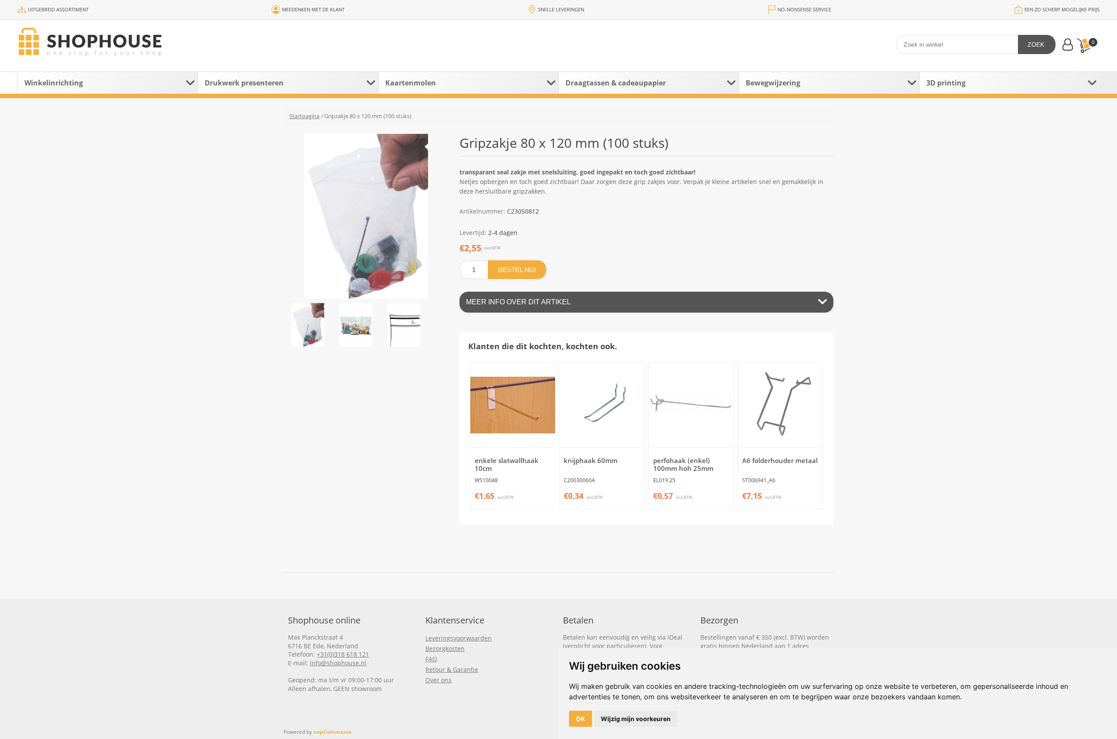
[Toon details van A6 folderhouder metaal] (780, 405)
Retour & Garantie (451, 669)
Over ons (438, 680)
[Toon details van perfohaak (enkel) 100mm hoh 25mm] (691, 405)
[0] (1083, 45)
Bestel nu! (517, 269)
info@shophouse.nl (338, 663)
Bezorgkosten (445, 648)
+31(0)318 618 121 (343, 654)
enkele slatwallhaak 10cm (506, 464)
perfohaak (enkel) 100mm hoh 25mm (683, 464)
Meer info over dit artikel (518, 302)
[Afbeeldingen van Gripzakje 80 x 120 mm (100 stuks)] (307, 325)
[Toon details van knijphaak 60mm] (601, 405)
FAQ (431, 659)
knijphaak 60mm (590, 460)
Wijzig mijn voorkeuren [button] (636, 718)
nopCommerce (332, 732)
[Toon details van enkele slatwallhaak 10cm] (512, 405)
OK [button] (580, 718)
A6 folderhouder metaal (780, 460)
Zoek (1036, 44)
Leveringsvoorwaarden (458, 638)
